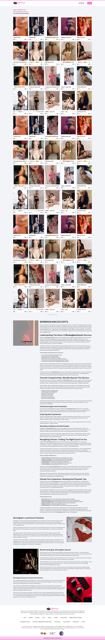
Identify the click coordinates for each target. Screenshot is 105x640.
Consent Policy (63, 617)
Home (24, 617)
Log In (43, 617)
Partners (49, 617)
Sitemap (56, 617)
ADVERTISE (81, 3)
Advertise (37, 617)
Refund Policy (76, 621)
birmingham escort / (22, 9)
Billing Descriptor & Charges (76, 617)
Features (31, 617)
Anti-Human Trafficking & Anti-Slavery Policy (42, 621)
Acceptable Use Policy (25, 621)
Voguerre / (15, 9)
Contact (83, 621)
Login (89, 3)
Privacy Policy (57, 621)
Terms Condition (66, 621)
